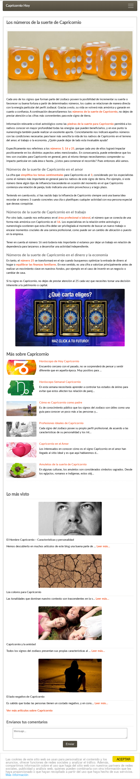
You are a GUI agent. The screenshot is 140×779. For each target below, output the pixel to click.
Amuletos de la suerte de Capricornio (63, 464)
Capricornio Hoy (18, 5)
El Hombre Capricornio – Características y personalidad (40, 539)
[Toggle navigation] (130, 5)
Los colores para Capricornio (23, 592)
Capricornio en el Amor (54, 443)
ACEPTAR (123, 759)
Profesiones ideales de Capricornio (61, 423)
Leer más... (103, 546)
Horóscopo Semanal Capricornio (60, 381)
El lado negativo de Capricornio (25, 696)
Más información (17, 774)
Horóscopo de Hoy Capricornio (59, 361)
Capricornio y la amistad (21, 644)
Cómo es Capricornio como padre (60, 402)
